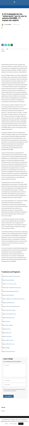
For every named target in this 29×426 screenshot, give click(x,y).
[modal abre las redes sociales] (11, 45)
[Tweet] (5, 45)
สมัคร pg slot (8, 336)
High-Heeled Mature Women (12, 291)
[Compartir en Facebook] (2, 45)
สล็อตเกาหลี (8, 333)
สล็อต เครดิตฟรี (9, 325)
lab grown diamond (10, 280)
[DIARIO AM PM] (14, 2)
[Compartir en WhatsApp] (8, 45)
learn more (8, 329)
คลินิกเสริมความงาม (10, 344)
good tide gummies (10, 302)
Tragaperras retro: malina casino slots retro (15, 299)
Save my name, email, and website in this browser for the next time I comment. (14, 390)
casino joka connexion (10, 310)
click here (8, 321)
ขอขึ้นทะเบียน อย (9, 340)
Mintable (8, 348)
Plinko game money (10, 317)
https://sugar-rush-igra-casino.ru (13, 276)
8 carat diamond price (10, 351)
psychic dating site (10, 295)
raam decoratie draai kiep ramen (13, 306)
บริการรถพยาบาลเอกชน (11, 284)
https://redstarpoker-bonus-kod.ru (13, 287)
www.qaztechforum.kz (11, 314)
